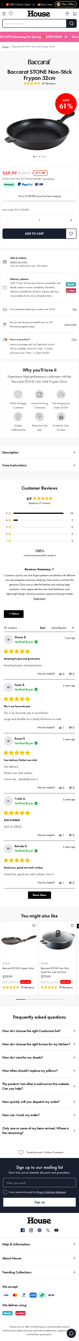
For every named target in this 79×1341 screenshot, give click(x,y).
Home (5, 46)
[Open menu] (4, 14)
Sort (43, 628)
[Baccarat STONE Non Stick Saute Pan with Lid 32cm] (58, 939)
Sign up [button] (40, 1202)
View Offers (66, 4)
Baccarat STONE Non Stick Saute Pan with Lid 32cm (55, 970)
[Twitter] (48, 1230)
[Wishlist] (11, 14)
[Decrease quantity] (18, 220)
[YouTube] (56, 1230)
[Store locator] (67, 14)
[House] (39, 14)
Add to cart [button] (34, 233)
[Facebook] (23, 1230)
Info (75, 309)
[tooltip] (52, 569)
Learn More (70, 324)
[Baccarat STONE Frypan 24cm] (19, 939)
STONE (6, 963)
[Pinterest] (39, 1230)
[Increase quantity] (61, 220)
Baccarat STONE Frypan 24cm (18, 968)
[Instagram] (31, 1230)
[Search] (72, 23)
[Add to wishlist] (34, 926)
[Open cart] (74, 14)
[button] (71, 233)
